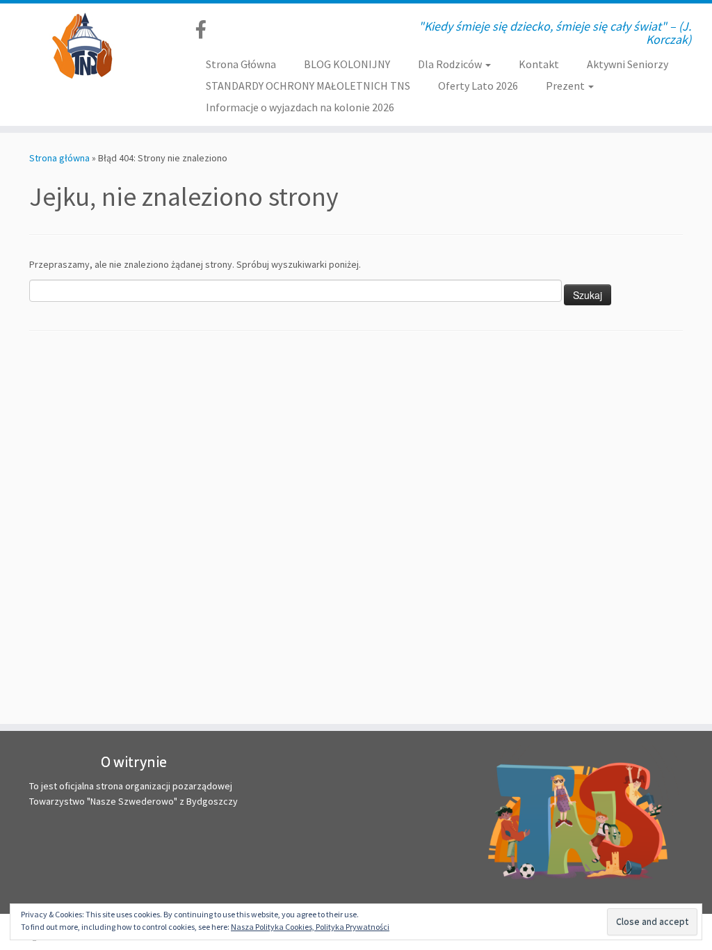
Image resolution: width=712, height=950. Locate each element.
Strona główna (59, 158)
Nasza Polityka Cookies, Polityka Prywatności (310, 926)
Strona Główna (241, 64)
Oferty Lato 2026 (478, 85)
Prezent (566, 85)
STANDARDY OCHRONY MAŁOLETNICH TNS (308, 85)
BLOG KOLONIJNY (347, 64)
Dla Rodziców (451, 64)
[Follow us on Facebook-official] (205, 29)
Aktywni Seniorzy (627, 64)
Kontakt (539, 64)
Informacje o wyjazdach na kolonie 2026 (300, 107)
